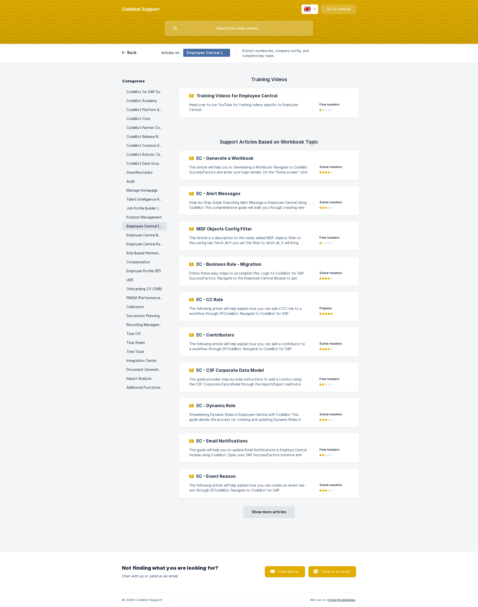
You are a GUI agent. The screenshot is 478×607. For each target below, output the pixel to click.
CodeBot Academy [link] (141, 101)
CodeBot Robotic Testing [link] (146, 155)
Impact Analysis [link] (139, 379)
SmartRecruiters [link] (139, 172)
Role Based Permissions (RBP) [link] (146, 253)
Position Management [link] (144, 217)
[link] (269, 102)
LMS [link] (129, 280)
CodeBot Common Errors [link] (146, 146)
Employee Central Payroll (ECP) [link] (146, 244)
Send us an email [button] (336, 571)
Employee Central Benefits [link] (146, 235)
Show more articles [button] (269, 512)
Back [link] (132, 52)
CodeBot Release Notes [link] (146, 137)
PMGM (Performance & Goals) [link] (146, 298)
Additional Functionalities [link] (146, 387)
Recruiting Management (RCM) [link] (146, 325)
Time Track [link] (135, 352)
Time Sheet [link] (135, 343)
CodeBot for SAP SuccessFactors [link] (146, 92)
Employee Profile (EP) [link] (143, 271)
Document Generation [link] (144, 370)
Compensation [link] (138, 262)
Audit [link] (130, 181)
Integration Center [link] (141, 361)
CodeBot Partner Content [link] (146, 128)
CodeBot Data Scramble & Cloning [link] (146, 164)
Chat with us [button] (288, 571)
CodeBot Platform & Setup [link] (146, 110)
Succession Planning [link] (143, 316)
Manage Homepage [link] (142, 190)
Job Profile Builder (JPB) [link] (146, 208)
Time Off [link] (133, 334)
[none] (141, 9)
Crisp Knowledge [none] (341, 600)
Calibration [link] (135, 307)
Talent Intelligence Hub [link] (144, 199)
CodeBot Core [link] (138, 119)
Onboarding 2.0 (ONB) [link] (144, 289)
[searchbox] (239, 28)
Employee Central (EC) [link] (145, 226)
